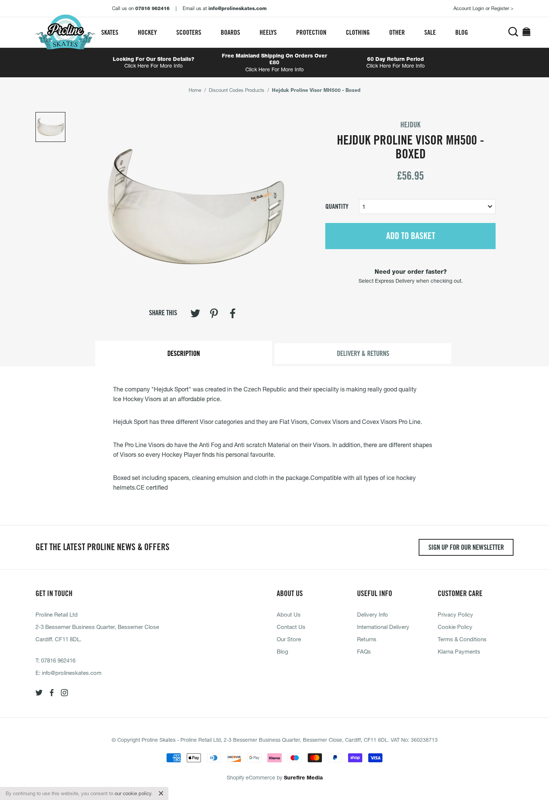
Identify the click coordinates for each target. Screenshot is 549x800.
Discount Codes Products (236, 90)
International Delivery (383, 626)
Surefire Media (303, 778)
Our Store (289, 639)
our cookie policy (133, 793)
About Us (289, 614)
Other (397, 32)
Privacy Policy (455, 614)
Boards (230, 32)
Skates (109, 32)
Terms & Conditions (462, 639)
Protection (311, 32)
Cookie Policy (455, 626)
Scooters (188, 32)
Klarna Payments (459, 651)
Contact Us (291, 626)
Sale (430, 32)
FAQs (364, 651)
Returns (366, 639)
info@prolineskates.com (72, 672)
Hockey (147, 32)
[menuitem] (109, 32)
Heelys (268, 32)
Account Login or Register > (483, 8)
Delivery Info (372, 614)
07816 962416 (58, 660)
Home (195, 90)
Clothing (358, 32)
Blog (461, 32)
